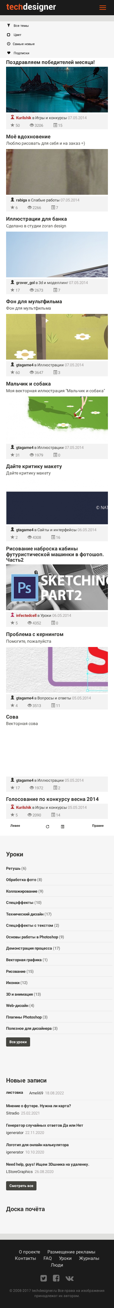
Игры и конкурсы (51, 118)
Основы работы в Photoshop (35, 937)
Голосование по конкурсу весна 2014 (52, 799)
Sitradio (13, 1113)
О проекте (29, 1252)
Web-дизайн (20, 1005)
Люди (57, 1265)
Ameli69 (36, 1093)
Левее (15, 826)
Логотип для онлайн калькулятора (37, 1145)
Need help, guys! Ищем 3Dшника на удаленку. (47, 1164)
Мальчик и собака (28, 384)
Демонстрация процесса (33, 948)
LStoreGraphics (20, 1171)
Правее (98, 826)
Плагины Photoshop (27, 1017)
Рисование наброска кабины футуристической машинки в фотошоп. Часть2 (55, 554)
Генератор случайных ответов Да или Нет (44, 1125)
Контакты (25, 1258)
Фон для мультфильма (34, 301)
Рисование (20, 971)
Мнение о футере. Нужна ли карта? (38, 1106)
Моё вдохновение (28, 136)
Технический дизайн (29, 914)
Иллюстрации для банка (36, 219)
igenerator (15, 1132)
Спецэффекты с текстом (32, 925)
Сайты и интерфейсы (57, 530)
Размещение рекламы (71, 1252)
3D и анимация (23, 994)
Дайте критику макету (34, 466)
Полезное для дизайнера (32, 1028)
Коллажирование (24, 891)
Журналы (89, 1258)
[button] (60, 25)
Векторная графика (27, 960)
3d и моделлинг (53, 282)
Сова (12, 717)
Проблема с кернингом (35, 634)
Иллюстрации (50, 365)
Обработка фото (24, 879)
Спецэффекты (24, 902)
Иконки (17, 982)
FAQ (47, 1258)
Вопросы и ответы (54, 698)
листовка (14, 1092)
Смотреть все (21, 1186)
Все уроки (18, 1042)
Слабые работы (45, 200)
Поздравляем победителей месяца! (50, 62)
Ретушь (16, 868)
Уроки (45, 615)
